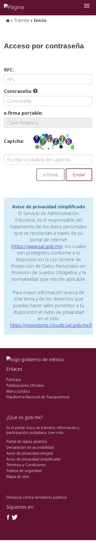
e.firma (50, 175)
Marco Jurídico (18, 391)
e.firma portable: (23, 113)
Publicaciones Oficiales (25, 385)
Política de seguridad (23, 470)
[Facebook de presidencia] (8, 517)
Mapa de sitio (17, 476)
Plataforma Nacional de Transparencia (37, 396)
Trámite (21, 20)
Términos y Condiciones (26, 464)
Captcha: (14, 141)
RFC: (9, 70)
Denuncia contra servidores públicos (36, 497)
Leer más (55, 432)
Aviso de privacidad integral (29, 453)
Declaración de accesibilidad (30, 447)
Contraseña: (19, 91)
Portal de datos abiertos (26, 441)
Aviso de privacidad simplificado (33, 459)
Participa (13, 379)
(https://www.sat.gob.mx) (36, 246)
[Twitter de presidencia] (14, 517)
